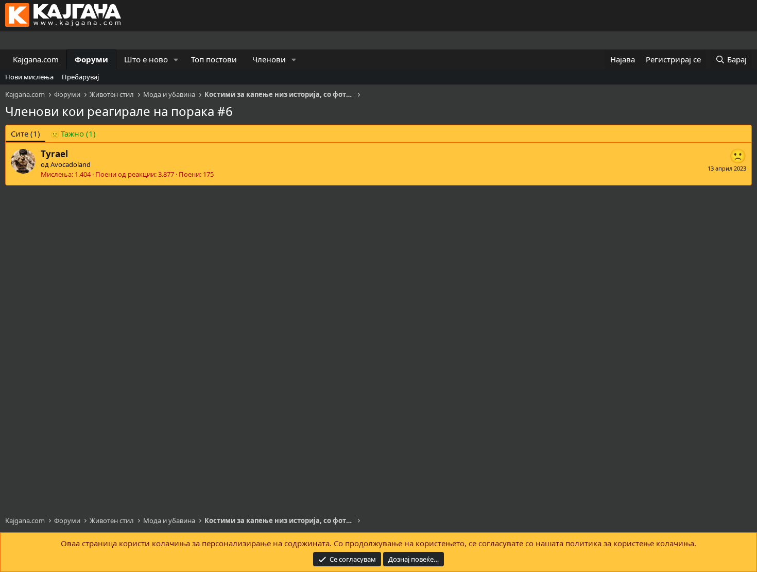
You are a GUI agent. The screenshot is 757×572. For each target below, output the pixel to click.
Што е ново (146, 59)
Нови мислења (29, 76)
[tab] (73, 133)
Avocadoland (70, 164)
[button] (176, 59)
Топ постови (214, 59)
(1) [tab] (25, 133)
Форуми (91, 59)
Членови (269, 59)
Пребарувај (80, 76)
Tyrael (54, 154)
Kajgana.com (36, 59)
